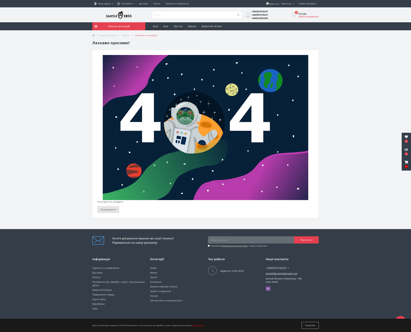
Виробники (98, 303)
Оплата (156, 3)
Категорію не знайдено (146, 35)
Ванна (153, 272)
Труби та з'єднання (160, 291)
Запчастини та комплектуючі (166, 300)
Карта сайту (99, 299)
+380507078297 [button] (276, 268)
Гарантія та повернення (177, 3)
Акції (155, 26)
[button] (126, 3)
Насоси (125, 35)
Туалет (153, 277)
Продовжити (108, 209)
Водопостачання (108, 35)
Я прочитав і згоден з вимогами (238, 245)
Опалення (155, 281)
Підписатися (306, 240)
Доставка (143, 3)
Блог (166, 26)
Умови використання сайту (235, 245)
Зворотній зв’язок (102, 289)
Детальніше (198, 325)
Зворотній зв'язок (211, 26)
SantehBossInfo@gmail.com (281, 273)
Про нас (178, 26)
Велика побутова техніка (163, 286)
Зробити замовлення (308, 16)
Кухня (153, 267)
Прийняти (310, 325)
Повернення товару (103, 294)
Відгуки (192, 26)
